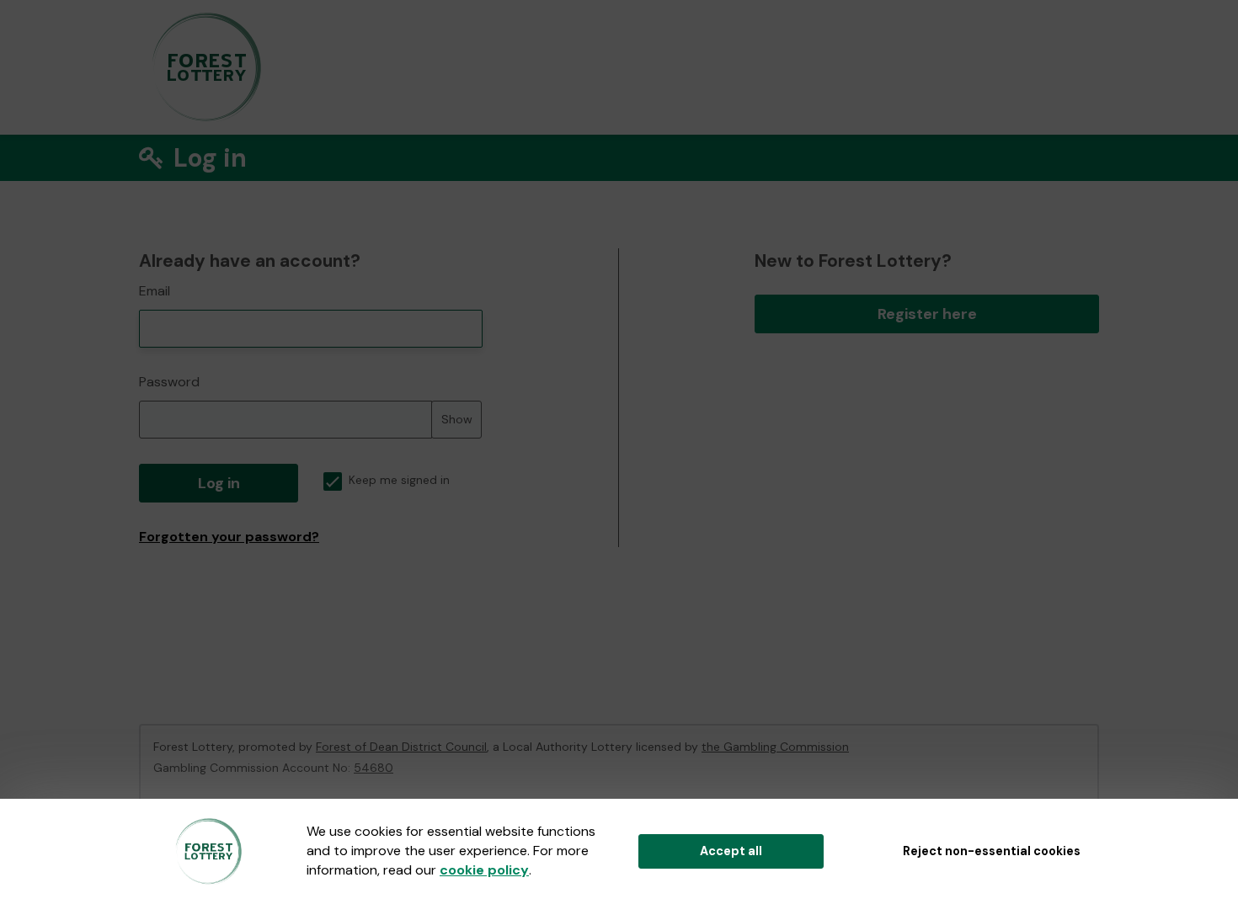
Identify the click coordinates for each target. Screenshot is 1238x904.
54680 (373, 767)
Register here (927, 314)
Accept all (731, 851)
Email (154, 291)
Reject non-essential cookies (992, 851)
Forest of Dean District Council (401, 746)
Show (456, 419)
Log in (219, 483)
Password (169, 382)
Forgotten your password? (229, 536)
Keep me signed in (399, 480)
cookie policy (484, 870)
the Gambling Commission (775, 746)
